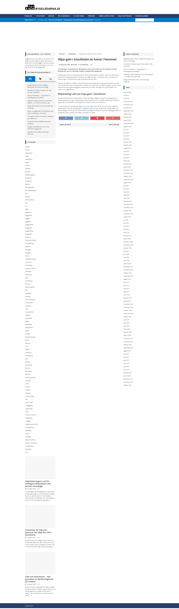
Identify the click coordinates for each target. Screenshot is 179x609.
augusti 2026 (127, 92)
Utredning (28, 437)
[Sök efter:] (144, 20)
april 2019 (126, 292)
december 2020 (128, 242)
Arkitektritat (28, 153)
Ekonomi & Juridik (141, 16)
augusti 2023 (127, 148)
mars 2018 (127, 329)
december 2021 (128, 204)
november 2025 (128, 104)
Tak (26, 399)
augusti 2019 (127, 279)
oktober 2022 (128, 176)
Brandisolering (29, 200)
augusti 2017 (127, 351)
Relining (27, 362)
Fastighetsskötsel (30, 259)
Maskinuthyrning (30, 337)
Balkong (27, 168)
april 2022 (126, 195)
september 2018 (128, 313)
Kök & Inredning (64, 16)
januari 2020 (127, 263)
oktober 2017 (128, 345)
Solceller (27, 390)
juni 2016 (126, 366)
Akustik (27, 147)
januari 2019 (127, 301)
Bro (26, 206)
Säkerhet (27, 374)
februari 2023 (128, 164)
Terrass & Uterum (30, 415)
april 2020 (126, 260)
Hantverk (28, 284)
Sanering (27, 380)
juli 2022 (126, 186)
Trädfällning (28, 418)
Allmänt (27, 150)
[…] (50, 500)
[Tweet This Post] (82, 118)
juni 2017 (126, 354)
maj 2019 (126, 288)
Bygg (26, 209)
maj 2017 (126, 357)
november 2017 (128, 341)
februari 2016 (128, 373)
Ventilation (28, 449)
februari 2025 (128, 117)
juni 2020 (126, 254)
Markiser (27, 334)
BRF (26, 203)
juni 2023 (126, 151)
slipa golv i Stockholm (82, 108)
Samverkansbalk (30, 377)
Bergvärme (28, 178)
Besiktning (28, 181)
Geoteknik (28, 271)
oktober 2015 (128, 385)
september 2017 (128, 348)
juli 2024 (126, 129)
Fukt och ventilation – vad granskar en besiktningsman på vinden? (39, 579)
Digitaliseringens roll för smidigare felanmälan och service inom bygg (38, 483)
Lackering (28, 306)
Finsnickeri (28, 262)
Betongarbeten (29, 187)
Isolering (27, 296)
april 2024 (126, 139)
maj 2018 (126, 323)
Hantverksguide (29, 287)
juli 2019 (126, 282)
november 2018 (128, 307)
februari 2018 (128, 332)
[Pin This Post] (97, 118)
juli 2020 (126, 251)
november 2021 (128, 207)
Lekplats (27, 315)
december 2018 (128, 304)
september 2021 (128, 214)
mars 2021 (127, 232)
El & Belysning (78, 16)
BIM (26, 193)
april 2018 (126, 326)
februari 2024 (128, 142)
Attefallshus (28, 159)
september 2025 (128, 111)
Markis (27, 331)
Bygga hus (28, 16)
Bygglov (27, 218)
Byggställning (29, 231)
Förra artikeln (65, 124)
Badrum (51, 16)
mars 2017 (127, 363)
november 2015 (128, 382)
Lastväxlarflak (29, 312)
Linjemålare (28, 318)
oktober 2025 (128, 108)
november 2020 (128, 245)
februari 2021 (128, 235)
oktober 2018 (128, 310)
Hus (26, 290)
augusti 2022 (127, 182)
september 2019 (128, 276)
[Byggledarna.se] (89, 7)
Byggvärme (28, 234)
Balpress (27, 172)
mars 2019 (127, 295)
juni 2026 (126, 98)
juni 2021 (126, 223)
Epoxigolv (28, 250)
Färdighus (28, 253)
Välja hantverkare (125, 16)
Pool (26, 359)
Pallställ (27, 349)
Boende (27, 197)
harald (75, 64)
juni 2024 (126, 133)
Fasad (27, 256)
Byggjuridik (28, 215)
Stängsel (27, 393)
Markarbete (28, 324)
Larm (26, 309)
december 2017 (128, 338)
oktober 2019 (128, 273)
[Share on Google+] (113, 118)
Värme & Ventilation (106, 16)
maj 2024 (126, 136)
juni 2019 (126, 285)
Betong (27, 184)
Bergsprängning (30, 175)
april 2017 (126, 360)
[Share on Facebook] (66, 118)
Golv (26, 278)
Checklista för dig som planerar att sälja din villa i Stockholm (38, 532)
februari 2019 (128, 298)
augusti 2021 (127, 217)
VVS (26, 452)
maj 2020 (126, 257)
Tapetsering (28, 409)
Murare (27, 340)
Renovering (28, 365)
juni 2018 (126, 320)
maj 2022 (126, 192)
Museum (27, 343)
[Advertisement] (89, 36)
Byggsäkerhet (29, 225)
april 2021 (126, 229)
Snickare (27, 387)
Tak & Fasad (40, 16)
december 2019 (128, 267)
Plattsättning (29, 356)
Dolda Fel (28, 237)
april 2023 (126, 158)
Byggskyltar (28, 228)
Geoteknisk (28, 275)
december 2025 (128, 101)
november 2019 (128, 270)
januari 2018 (127, 335)
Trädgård (91, 16)
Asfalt (27, 156)
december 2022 (128, 170)
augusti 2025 (127, 114)
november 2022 (128, 173)
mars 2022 (127, 198)
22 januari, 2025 (65, 64)
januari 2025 (127, 120)
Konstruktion (29, 303)
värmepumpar (29, 446)
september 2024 (128, 123)
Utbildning (28, 430)
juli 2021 (126, 220)
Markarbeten (29, 327)
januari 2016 (127, 376)
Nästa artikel (114, 124)
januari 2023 (127, 167)
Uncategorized (29, 427)
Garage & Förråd (30, 268)
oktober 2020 (128, 248)
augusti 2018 (127, 317)
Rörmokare (28, 371)
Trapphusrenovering (31, 424)
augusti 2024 (127, 126)
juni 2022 (126, 189)
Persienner (28, 352)
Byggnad (27, 221)
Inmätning (28, 293)
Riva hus (27, 368)
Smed (27, 384)
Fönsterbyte (28, 265)
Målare (27, 321)
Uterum (27, 434)
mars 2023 (127, 161)
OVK (26, 346)
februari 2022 (128, 201)
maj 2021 (126, 226)
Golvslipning (84, 64)
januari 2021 (127, 239)
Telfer (27, 412)
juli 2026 (126, 95)
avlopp (27, 162)
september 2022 (128, 179)
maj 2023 (126, 154)
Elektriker (28, 246)
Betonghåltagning (30, 190)
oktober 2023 (128, 145)
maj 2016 (126, 369)
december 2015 (128, 379)
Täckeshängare (29, 396)
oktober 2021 (128, 211)
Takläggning (28, 405)
